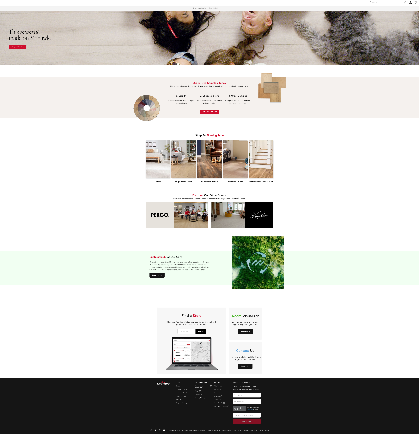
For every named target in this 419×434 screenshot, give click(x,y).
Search (200, 331)
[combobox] (388, 3)
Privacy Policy (226, 430)
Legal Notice (237, 430)
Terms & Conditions (214, 430)
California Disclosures (250, 430)
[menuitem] (388, 3)
